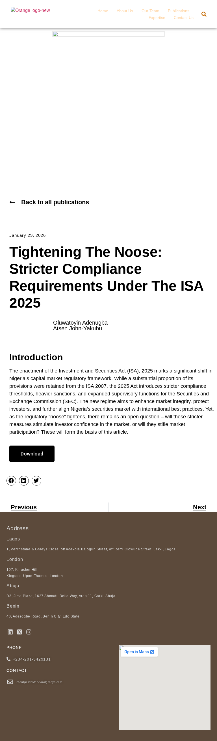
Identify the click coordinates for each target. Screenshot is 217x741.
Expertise (157, 17)
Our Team (150, 10)
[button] (204, 14)
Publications (178, 10)
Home (102, 10)
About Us (125, 10)
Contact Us (184, 17)
